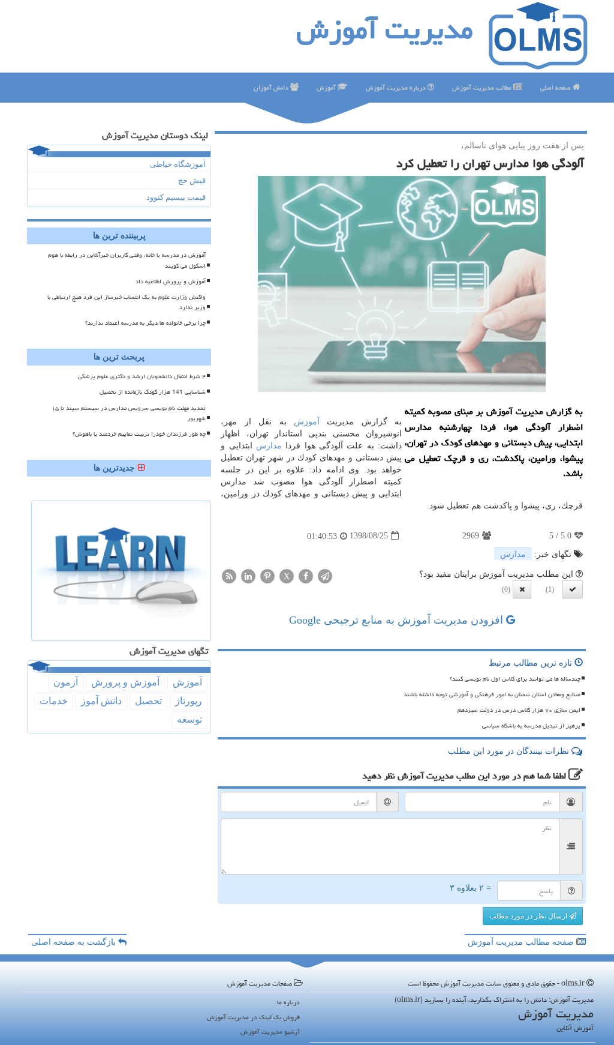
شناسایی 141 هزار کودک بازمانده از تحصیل (153, 392)
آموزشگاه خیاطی (178, 164)
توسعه (189, 719)
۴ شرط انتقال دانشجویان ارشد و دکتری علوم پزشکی (142, 376)
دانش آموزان (272, 87)
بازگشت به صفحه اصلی (74, 942)
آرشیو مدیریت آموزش (270, 1031)
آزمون (65, 682)
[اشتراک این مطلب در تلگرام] (325, 575)
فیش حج (192, 180)
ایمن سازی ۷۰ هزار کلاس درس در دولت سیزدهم (519, 710)
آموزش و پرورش (125, 682)
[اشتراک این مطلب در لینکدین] (248, 575)
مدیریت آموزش (384, 29)
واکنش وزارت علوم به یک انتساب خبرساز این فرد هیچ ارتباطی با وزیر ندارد (126, 302)
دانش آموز (101, 701)
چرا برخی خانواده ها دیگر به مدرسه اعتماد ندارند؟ (145, 323)
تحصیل (148, 701)
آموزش (327, 87)
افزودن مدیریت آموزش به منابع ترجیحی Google (397, 620)
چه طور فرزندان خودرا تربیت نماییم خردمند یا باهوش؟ (139, 434)
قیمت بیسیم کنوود (176, 197)
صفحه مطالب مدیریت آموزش (522, 942)
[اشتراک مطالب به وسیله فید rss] (229, 575)
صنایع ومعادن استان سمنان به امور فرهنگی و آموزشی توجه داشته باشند (492, 694)
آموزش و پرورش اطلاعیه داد (171, 282)
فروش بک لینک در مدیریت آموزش (253, 1017)
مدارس (269, 445)
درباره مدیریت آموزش (397, 87)
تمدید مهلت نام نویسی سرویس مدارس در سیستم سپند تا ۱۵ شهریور (129, 413)
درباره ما (288, 1002)
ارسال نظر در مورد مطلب (529, 916)
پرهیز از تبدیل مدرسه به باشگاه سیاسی (531, 726)
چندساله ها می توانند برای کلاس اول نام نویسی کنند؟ (515, 679)
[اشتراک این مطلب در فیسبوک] (305, 575)
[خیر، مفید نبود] (522, 589)
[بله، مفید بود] (572, 589)
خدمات (54, 701)
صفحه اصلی (556, 87)
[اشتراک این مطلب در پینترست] (267, 575)
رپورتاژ (188, 701)
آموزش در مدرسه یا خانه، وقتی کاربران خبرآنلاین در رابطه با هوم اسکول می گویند (127, 260)
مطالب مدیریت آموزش (482, 87)
